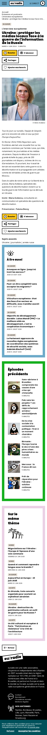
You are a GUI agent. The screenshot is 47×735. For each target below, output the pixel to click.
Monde (11, 545)
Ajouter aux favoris (17, 67)
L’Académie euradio (23, 699)
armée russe (28, 242)
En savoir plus (33, 727)
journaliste (16, 242)
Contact (18, 695)
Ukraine (5, 242)
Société (12, 588)
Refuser (10, 731)
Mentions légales (22, 702)
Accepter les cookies (29, 731)
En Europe (6, 24)
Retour (11, 648)
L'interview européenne (12, 16)
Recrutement (20, 697)
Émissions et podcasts (12, 14)
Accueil (5, 12)
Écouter (11, 53)
